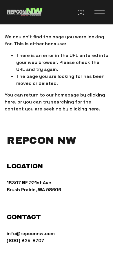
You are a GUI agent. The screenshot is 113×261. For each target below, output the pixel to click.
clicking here (84, 109)
